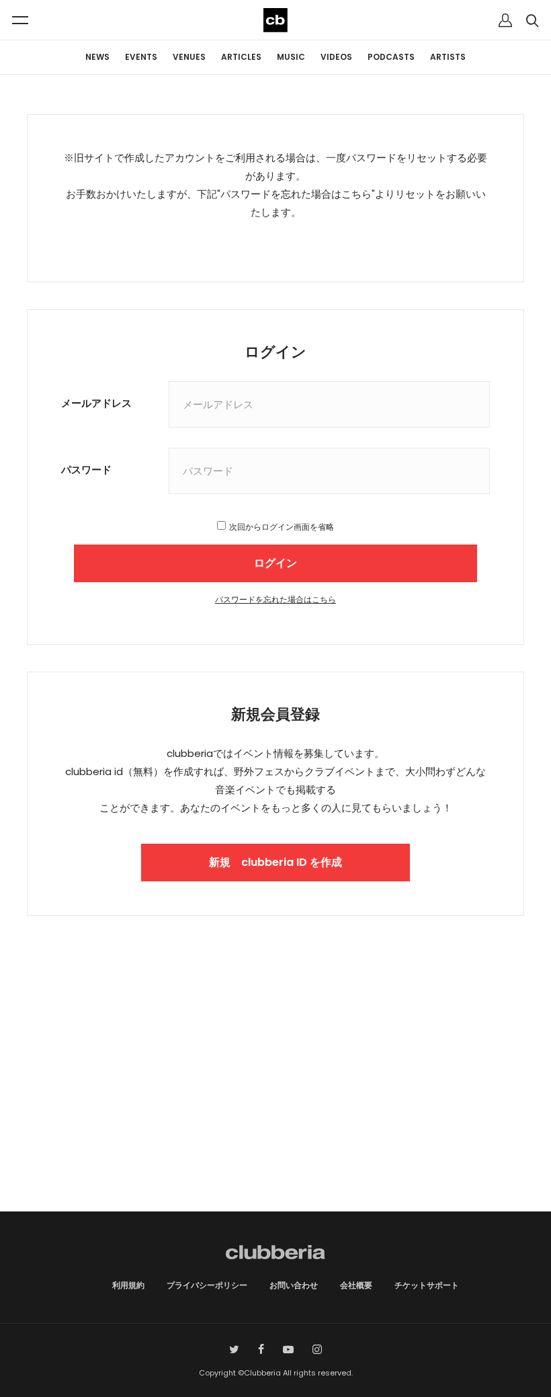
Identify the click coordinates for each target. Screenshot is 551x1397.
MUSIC (291, 57)
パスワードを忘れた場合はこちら (275, 599)
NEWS (97, 57)
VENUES (189, 57)
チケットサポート (426, 1285)
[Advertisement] (275, 1097)
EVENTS (141, 57)
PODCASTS (391, 57)
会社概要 (356, 1285)
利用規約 (128, 1285)
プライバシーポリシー (207, 1285)
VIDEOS (336, 57)
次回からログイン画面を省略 (281, 526)
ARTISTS (448, 57)
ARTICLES (241, 57)
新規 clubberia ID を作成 (275, 862)
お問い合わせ (293, 1285)
